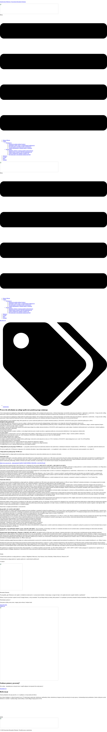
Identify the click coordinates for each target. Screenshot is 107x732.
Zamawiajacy (9, 149)
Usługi (4, 141)
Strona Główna (6, 140)
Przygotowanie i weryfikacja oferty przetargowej (20, 146)
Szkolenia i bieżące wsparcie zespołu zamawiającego (21, 150)
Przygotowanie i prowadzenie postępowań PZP (20, 154)
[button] (53, 76)
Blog (4, 158)
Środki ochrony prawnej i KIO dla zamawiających (20, 152)
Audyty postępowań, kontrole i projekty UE (19, 153)
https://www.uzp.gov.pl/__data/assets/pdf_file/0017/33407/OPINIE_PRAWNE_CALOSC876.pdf (22, 463)
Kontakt (5, 160)
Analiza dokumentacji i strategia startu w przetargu (20, 148)
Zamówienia (6, 406)
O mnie (4, 157)
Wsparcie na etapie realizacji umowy (17, 144)
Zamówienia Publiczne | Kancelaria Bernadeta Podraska (13, 1)
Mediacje (5, 156)
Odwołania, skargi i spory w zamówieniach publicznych (22, 145)
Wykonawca (9, 142)
